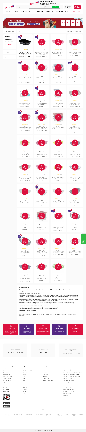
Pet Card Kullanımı (67, 397)
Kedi (9, 11)
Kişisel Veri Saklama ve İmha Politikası (71, 374)
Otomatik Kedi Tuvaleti (9, 47)
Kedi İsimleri (6, 369)
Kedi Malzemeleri (7, 380)
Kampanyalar (76, 11)
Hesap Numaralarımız (48, 380)
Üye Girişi (45, 376)
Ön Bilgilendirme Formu (68, 370)
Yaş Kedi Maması (7, 378)
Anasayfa (45, 372)
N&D (24, 378)
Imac (58, 101)
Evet (55, 6)
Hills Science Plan (27, 384)
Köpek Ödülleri (6, 391)
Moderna (25, 76)
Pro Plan (25, 372)
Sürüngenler (40, 11)
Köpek (16, 11)
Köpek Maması (6, 374)
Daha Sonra (47, 6)
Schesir (24, 391)
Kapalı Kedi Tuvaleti (9, 41)
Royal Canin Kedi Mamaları (29, 370)
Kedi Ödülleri (6, 389)
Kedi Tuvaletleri (8, 39)
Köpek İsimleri (6, 370)
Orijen (24, 376)
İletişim (44, 370)
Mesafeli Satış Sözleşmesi (68, 389)
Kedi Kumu (5, 386)
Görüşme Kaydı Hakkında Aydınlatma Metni (72, 372)
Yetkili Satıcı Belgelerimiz (48, 369)
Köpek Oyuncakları (7, 387)
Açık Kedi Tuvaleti (8, 44)
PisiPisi (24, 386)
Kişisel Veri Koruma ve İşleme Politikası (71, 376)
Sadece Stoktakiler (10, 31)
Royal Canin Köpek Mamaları (29, 369)
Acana (24, 374)
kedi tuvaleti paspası (33, 308)
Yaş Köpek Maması (7, 376)
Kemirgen (50, 11)
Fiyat (6, 57)
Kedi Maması (6, 372)
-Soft (35, 430)
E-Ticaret (39, 430)
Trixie (41, 76)
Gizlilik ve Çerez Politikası (68, 380)
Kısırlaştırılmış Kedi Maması (9, 384)
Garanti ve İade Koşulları (68, 391)
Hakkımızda (65, 395)
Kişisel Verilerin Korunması (68, 384)
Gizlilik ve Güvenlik (67, 393)
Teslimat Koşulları (66, 386)
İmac (75, 76)
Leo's (24, 380)
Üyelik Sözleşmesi (67, 387)
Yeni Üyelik (45, 374)
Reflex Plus (25, 387)
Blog (68, 11)
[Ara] (61, 7)
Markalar (60, 11)
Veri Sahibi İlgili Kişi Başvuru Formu (70, 369)
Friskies (24, 382)
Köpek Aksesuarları (7, 382)
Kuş (31, 11)
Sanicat (24, 389)
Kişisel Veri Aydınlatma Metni (69, 382)
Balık (24, 11)
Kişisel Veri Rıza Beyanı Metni (69, 378)
